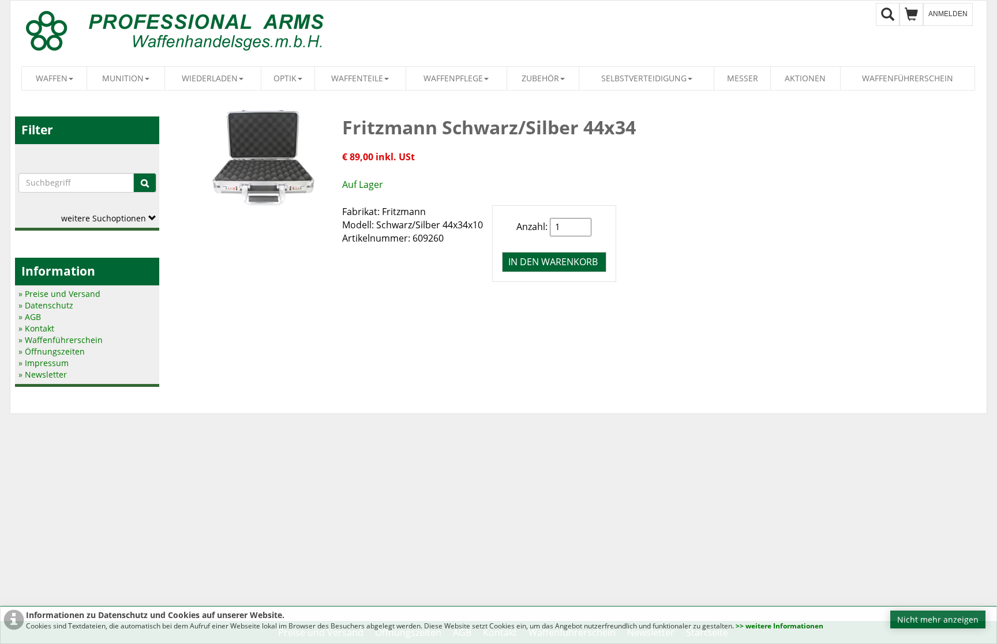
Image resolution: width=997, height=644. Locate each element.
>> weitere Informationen (779, 626)
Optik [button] (285, 78)
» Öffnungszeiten (51, 351)
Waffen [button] (52, 78)
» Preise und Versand (59, 293)
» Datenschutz (45, 305)
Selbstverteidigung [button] (644, 78)
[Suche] (144, 183)
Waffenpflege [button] (453, 78)
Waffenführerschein (907, 78)
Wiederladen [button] (210, 78)
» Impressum (43, 362)
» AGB (29, 316)
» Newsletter (42, 374)
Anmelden (948, 14)
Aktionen (805, 78)
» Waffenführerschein (60, 339)
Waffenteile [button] (357, 78)
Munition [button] (123, 78)
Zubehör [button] (540, 78)
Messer (742, 78)
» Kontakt (36, 328)
